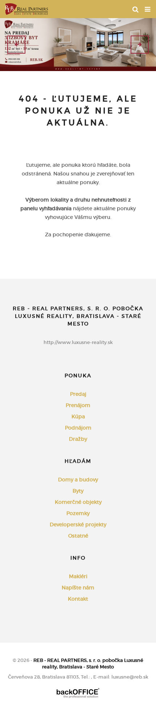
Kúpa (78, 416)
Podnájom (78, 427)
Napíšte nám (78, 587)
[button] (16, 45)
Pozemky (78, 513)
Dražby (78, 439)
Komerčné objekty (78, 502)
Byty (78, 491)
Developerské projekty (78, 524)
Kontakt (78, 599)
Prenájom (78, 405)
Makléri (78, 576)
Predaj (78, 394)
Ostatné (78, 535)
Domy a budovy (78, 479)
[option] (78, 44)
